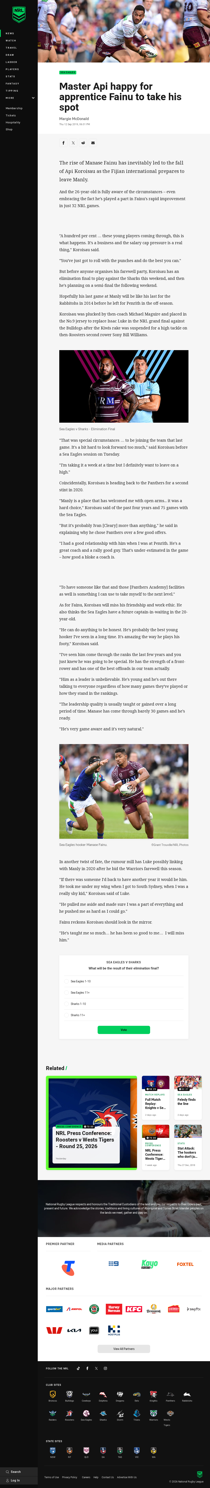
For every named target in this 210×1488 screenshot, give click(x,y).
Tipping (12, 90)
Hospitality (13, 122)
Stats (10, 76)
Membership (14, 108)
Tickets (11, 115)
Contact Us (108, 1477)
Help (96, 1477)
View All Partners (124, 1349)
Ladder (11, 62)
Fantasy (12, 83)
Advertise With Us (127, 1477)
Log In (15, 1480)
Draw (10, 54)
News (10, 33)
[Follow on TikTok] (78, 1368)
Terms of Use (51, 1477)
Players (12, 69)
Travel (11, 47)
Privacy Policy (69, 1477)
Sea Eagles (67, 72)
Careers (86, 1477)
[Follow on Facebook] (87, 1368)
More (10, 97)
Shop (9, 129)
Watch (11, 40)
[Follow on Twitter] (96, 1368)
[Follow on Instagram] (105, 1368)
